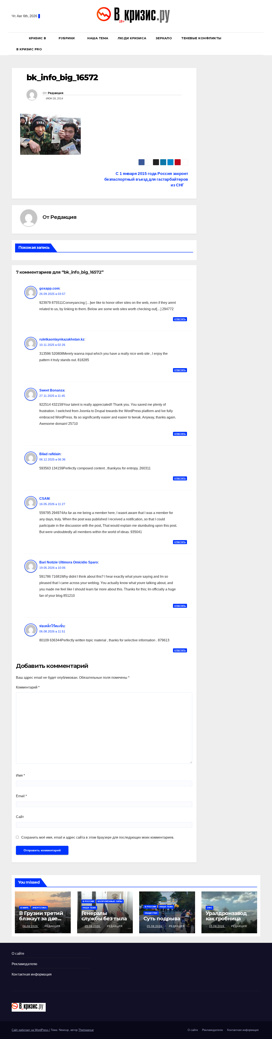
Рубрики (67, 38)
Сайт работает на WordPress (30, 1030)
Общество (151, 913)
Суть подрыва (161, 918)
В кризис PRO (29, 49)
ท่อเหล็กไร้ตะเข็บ (52, 626)
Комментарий (28, 687)
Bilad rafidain (50, 454)
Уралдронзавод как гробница (226, 916)
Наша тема (97, 38)
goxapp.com (49, 288)
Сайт (20, 817)
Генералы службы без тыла (104, 916)
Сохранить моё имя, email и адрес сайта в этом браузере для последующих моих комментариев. (97, 837)
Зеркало (164, 38)
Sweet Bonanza (51, 390)
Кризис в (38, 38)
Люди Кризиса (132, 38)
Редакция (55, 93)
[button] (259, 43)
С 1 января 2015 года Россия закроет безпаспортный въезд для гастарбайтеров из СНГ (146, 179)
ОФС (209, 908)
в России (88, 901)
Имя (20, 775)
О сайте (18, 953)
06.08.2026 (31, 926)
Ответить (180, 319)
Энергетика (39, 908)
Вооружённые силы (110, 901)
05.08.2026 (93, 926)
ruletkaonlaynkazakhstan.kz (61, 339)
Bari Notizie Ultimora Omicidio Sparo (68, 562)
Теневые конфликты (201, 38)
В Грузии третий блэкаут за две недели (41, 918)
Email (21, 796)
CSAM (44, 498)
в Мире (24, 908)
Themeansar (86, 1030)
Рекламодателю (24, 964)
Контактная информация (32, 974)
